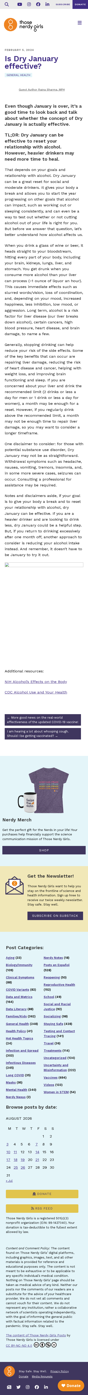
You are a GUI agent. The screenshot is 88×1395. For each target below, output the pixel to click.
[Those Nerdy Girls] (26, 29)
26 (23, 1167)
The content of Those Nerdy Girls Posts (36, 1335)
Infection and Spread (22, 1050)
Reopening (52, 977)
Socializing (52, 1016)
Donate (44, 1194)
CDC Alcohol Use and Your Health (36, 692)
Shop (44, 850)
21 (37, 1159)
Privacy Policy (59, 1371)
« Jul (9, 1181)
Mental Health (16, 1090)
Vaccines (50, 1077)
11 (15, 1152)
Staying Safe (53, 1024)
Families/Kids (16, 1016)
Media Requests (42, 1376)
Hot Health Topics (19, 1038)
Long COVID (15, 1075)
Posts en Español (56, 965)
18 (15, 1159)
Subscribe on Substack (55, 915)
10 (8, 1152)
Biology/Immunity (19, 965)
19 (23, 1159)
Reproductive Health (59, 984)
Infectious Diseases (21, 1063)
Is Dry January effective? (31, 62)
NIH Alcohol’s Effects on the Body (36, 681)
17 (8, 1159)
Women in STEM (56, 1092)
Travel (49, 1043)
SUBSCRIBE (63, 4)
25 (16, 1167)
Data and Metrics (19, 997)
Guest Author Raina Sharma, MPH (42, 89)
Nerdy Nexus (16, 1097)
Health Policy (16, 1031)
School (49, 997)
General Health (18, 75)
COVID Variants (17, 989)
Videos (49, 1085)
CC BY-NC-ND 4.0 (19, 1345)
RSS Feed (43, 1208)
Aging (10, 957)
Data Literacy (16, 1009)
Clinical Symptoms (20, 977)
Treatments (52, 1050)
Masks (11, 1082)
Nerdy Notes (53, 957)
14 (37, 1152)
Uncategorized (55, 1058)
